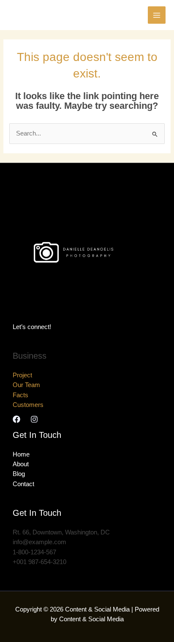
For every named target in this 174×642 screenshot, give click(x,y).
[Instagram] (34, 419)
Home (21, 454)
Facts (20, 395)
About (21, 464)
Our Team (26, 385)
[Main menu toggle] (157, 15)
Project (22, 375)
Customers (28, 404)
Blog (19, 473)
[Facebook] (16, 419)
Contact (23, 484)
